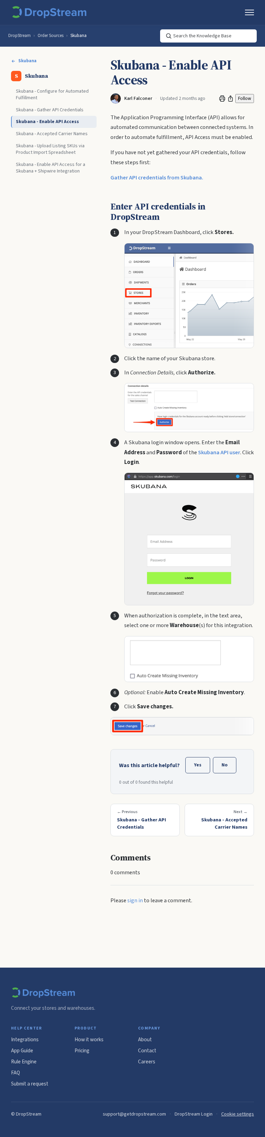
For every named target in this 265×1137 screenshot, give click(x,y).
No (225, 765)
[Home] (50, 12)
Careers (146, 1061)
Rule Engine (24, 1061)
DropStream (19, 35)
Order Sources (50, 35)
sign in (135, 900)
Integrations (25, 1039)
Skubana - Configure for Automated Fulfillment (52, 94)
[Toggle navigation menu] (249, 12)
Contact (147, 1050)
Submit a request (29, 1084)
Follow (244, 98)
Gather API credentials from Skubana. (156, 178)
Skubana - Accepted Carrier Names (52, 133)
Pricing (82, 1050)
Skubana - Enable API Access (47, 121)
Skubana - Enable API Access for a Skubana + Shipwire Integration (50, 168)
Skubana (78, 35)
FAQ (15, 1073)
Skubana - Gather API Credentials (50, 109)
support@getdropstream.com (134, 1114)
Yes (198, 765)
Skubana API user (219, 452)
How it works (89, 1039)
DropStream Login (194, 1114)
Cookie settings (237, 1114)
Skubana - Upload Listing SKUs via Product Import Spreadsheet (50, 149)
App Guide (22, 1050)
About (145, 1039)
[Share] (230, 98)
